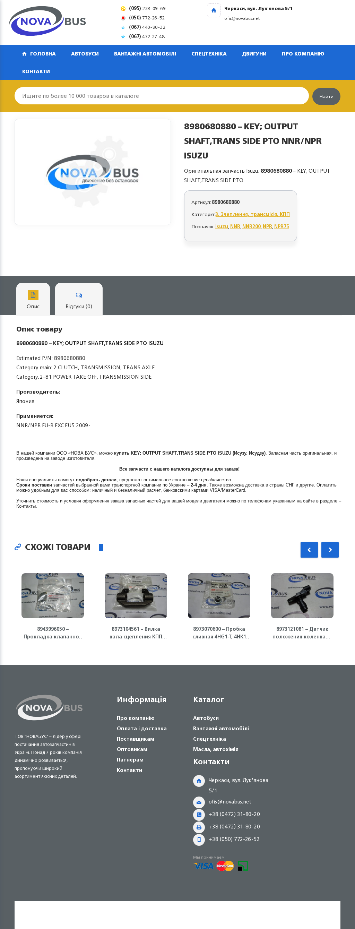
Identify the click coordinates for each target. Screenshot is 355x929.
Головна (43, 53)
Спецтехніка (209, 53)
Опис (33, 306)
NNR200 (251, 226)
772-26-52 (147, 17)
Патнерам (130, 759)
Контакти (36, 71)
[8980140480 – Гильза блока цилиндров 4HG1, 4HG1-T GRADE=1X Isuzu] (92, 172)
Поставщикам (135, 738)
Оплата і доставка (142, 728)
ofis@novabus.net (230, 801)
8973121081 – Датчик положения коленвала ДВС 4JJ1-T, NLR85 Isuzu (302, 632)
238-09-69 (147, 8)
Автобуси (85, 53)
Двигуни (254, 53)
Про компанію (303, 53)
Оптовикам (132, 749)
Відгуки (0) (79, 306)
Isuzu (221, 226)
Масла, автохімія (216, 749)
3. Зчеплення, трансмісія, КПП (253, 214)
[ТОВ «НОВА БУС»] (47, 22)
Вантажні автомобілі (145, 53)
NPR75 (281, 226)
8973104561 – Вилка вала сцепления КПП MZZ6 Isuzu (136, 632)
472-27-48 (147, 36)
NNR (235, 226)
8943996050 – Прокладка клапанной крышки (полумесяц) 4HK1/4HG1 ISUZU (53, 632)
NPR (267, 226)
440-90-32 (147, 27)
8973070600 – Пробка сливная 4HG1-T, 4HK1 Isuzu (219, 632)
